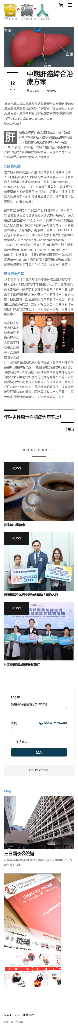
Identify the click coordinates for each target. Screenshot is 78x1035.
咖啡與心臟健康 (14, 525)
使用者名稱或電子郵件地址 (29, 704)
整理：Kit (33, 90)
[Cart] (61, 5)
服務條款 (28, 1014)
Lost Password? (39, 770)
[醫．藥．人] (26, 18)
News (51, 90)
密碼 (14, 723)
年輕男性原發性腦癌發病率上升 (33, 417)
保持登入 (21, 742)
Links (17, 1014)
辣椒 (70, 429)
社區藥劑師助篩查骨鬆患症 (22, 664)
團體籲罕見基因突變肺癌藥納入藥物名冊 (31, 595)
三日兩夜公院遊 (19, 853)
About (7, 1014)
